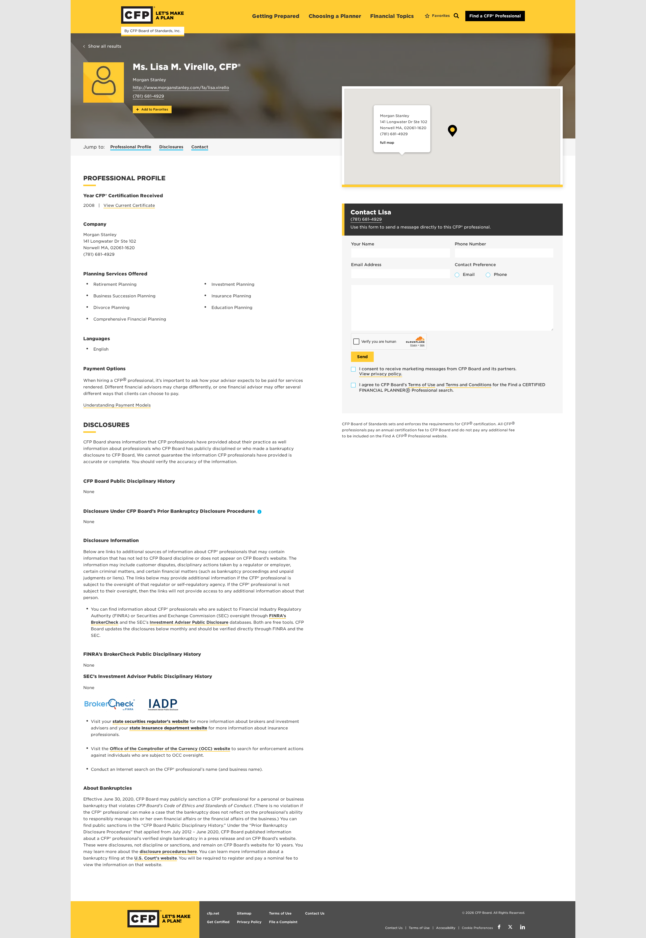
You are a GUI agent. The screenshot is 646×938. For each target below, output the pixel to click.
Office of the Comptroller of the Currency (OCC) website (170, 748)
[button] (452, 131)
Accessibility (445, 928)
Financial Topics (392, 16)
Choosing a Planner (335, 16)
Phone (500, 274)
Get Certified (218, 922)
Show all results (104, 46)
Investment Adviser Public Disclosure (189, 622)
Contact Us (393, 928)
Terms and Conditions (468, 384)
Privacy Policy (249, 922)
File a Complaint (283, 922)
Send (362, 356)
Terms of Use (421, 384)
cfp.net (213, 913)
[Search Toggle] (456, 16)
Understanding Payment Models (117, 405)
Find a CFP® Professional (495, 16)
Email (469, 274)
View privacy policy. (380, 374)
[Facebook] (499, 928)
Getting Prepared (275, 16)
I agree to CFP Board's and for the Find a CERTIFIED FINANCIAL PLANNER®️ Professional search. (452, 387)
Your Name (362, 244)
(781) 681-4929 (148, 96)
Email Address (366, 264)
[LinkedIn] (522, 928)
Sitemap (244, 913)
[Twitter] (510, 928)
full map (387, 143)
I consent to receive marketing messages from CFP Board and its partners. (438, 371)
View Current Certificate (129, 205)
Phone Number (470, 244)
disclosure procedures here (168, 851)
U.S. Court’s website (155, 858)
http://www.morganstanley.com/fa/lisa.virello (181, 87)
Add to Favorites (154, 109)
